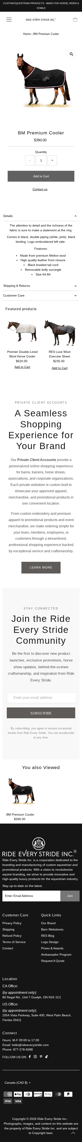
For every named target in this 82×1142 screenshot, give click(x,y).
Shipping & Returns (16, 285)
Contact (7, 948)
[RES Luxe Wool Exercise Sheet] (60, 331)
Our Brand (48, 923)
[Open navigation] (12, 19)
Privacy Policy (11, 923)
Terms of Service (14, 942)
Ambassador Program (56, 954)
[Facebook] (30, 1057)
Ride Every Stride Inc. (52, 1119)
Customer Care (13, 295)
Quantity (41, 152)
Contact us (40, 189)
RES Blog (47, 935)
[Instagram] (35, 1057)
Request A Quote (53, 961)
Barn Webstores (52, 929)
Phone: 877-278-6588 (17, 1049)
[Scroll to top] (73, 1133)
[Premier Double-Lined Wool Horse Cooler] (22, 331)
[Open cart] (75, 19)
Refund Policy (11, 935)
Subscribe (41, 713)
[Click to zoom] (72, 54)
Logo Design (50, 942)
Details (8, 216)
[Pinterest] (41, 1057)
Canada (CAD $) (16, 1082)
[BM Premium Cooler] (20, 793)
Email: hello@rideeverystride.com (25, 1045)
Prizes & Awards (52, 948)
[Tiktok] (46, 1057)
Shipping (8, 929)
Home (27, 34)
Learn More (41, 567)
